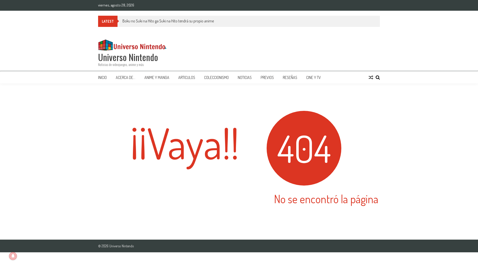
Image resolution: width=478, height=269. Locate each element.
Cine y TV (313, 77)
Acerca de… (125, 77)
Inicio (102, 77)
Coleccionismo (216, 77)
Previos (267, 77)
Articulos (186, 77)
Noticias (245, 77)
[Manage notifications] (13, 256)
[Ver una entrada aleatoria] (371, 77)
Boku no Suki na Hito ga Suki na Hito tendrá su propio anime (168, 20)
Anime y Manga (156, 77)
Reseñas (290, 77)
